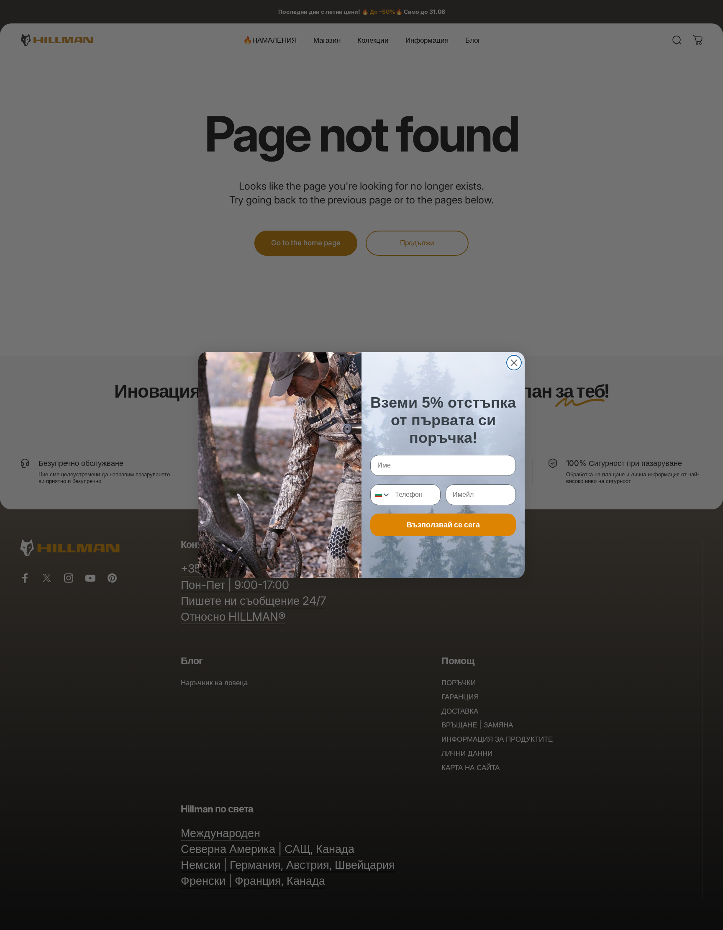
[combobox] (381, 495)
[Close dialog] (514, 362)
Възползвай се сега (443, 524)
